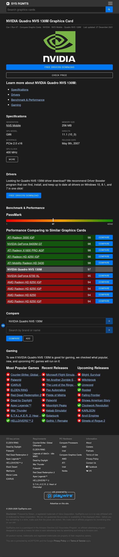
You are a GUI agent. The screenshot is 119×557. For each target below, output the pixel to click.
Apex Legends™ (13, 458)
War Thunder (38, 464)
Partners (90, 450)
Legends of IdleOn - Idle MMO (43, 455)
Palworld (10, 450)
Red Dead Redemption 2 (17, 454)
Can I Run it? (17, 3)
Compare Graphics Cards (71, 454)
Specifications (19, 89)
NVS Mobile (57, 27)
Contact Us (91, 462)
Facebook (92, 466)
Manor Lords (11, 474)
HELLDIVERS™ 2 (14, 462)
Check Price (59, 75)
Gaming (16, 105)
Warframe (10, 470)
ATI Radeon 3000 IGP (21, 237)
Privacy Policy (92, 458)
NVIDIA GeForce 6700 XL (23, 276)
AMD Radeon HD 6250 (21, 295)
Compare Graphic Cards (30, 27)
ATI (63, 462)
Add (28, 338)
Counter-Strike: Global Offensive (42, 444)
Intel (64, 450)
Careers (89, 446)
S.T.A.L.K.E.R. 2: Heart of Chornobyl (44, 485)
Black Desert (11, 466)
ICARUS (10, 478)
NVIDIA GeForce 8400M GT (24, 244)
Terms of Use (92, 454)
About (88, 442)
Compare (104, 237)
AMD (64, 446)
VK (90, 470)
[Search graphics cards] (109, 9)
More (12, 159)
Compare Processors (69, 442)
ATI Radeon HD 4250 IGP (23, 256)
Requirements (39, 438)
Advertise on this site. (59, 503)
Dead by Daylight (13, 446)
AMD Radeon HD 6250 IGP (24, 282)
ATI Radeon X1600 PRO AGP (25, 250)
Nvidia (64, 470)
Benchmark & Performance (27, 100)
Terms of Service (78, 540)
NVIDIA (46, 27)
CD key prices (12, 438)
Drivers (15, 94)
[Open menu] (110, 3)
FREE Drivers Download (59, 67)
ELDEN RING (12, 442)
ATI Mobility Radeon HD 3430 (25, 263)
